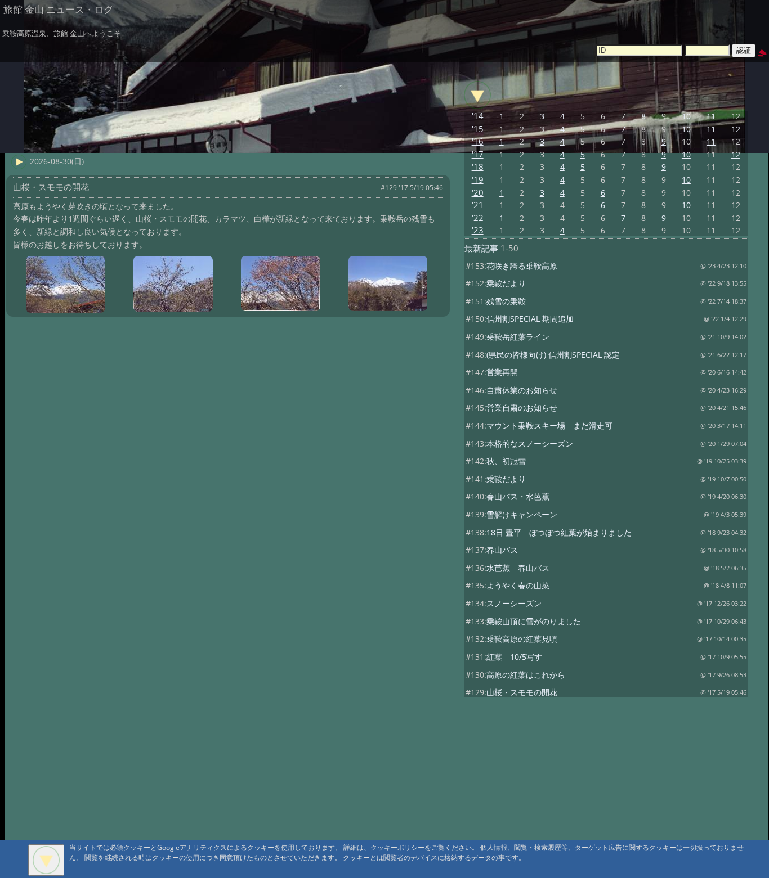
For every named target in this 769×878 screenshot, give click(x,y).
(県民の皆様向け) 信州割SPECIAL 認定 (553, 354)
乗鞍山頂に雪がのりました (533, 621)
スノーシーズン (514, 603)
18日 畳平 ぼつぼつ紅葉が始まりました (559, 532)
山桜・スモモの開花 (521, 692)
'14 (478, 116)
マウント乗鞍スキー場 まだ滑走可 (549, 425)
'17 (478, 154)
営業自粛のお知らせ (521, 407)
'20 (478, 193)
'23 (478, 230)
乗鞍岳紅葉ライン (517, 336)
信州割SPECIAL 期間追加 (530, 318)
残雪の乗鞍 (506, 301)
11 (711, 116)
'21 (478, 205)
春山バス (502, 549)
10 (686, 116)
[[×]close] (46, 860)
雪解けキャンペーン (521, 514)
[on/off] (477, 95)
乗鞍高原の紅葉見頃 (521, 638)
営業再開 (502, 372)
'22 (478, 218)
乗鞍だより (506, 283)
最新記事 (481, 248)
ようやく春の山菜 (517, 585)
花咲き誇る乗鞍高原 (521, 265)
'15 (478, 129)
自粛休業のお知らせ (521, 390)
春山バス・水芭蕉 (517, 496)
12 (735, 129)
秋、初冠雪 (506, 461)
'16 (478, 141)
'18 (478, 167)
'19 (478, 180)
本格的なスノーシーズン (529, 443)
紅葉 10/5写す (514, 656)
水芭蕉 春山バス (517, 567)
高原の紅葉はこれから (525, 674)
